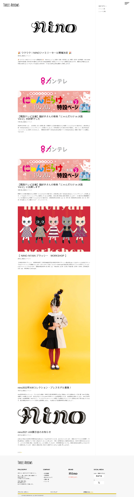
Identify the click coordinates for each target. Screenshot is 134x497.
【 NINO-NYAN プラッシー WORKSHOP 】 (42, 255)
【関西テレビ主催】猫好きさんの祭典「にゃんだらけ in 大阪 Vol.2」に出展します (50, 186)
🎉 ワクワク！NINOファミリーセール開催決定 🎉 (45, 52)
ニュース (100, 11)
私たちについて (48, 477)
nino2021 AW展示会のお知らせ (34, 432)
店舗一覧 (46, 479)
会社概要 (46, 473)
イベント (28, 56)
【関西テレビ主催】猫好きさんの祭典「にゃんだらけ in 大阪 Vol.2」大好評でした (50, 117)
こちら (91, 492)
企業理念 (46, 475)
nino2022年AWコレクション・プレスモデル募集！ (45, 387)
